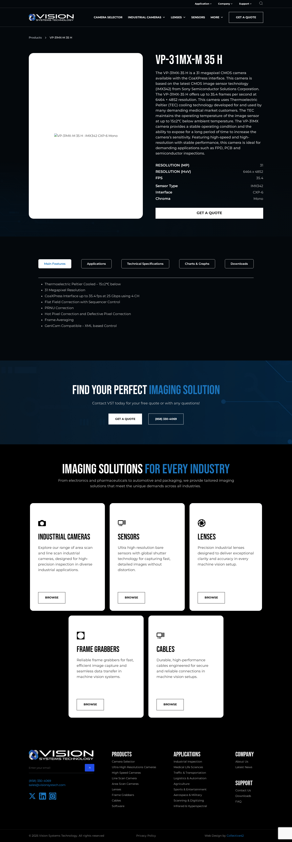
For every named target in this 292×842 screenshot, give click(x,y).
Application (202, 3)
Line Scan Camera (124, 778)
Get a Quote (246, 17)
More (215, 17)
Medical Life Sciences (188, 767)
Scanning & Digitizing (189, 800)
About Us (241, 761)
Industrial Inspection (188, 761)
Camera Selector (108, 17)
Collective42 (235, 835)
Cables (116, 800)
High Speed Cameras (126, 772)
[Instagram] (52, 796)
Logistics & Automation (190, 778)
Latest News (243, 767)
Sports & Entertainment (190, 789)
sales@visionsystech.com (47, 785)
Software (118, 806)
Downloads (243, 796)
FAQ (238, 801)
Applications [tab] (96, 264)
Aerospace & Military (188, 795)
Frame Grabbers (123, 795)
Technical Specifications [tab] (145, 264)
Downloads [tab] (239, 264)
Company (224, 3)
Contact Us (243, 790)
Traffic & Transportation (190, 772)
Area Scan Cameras (125, 784)
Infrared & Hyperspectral (190, 806)
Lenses (176, 17)
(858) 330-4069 (40, 781)
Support (244, 3)
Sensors (198, 17)
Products (35, 37)
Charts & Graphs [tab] (197, 264)
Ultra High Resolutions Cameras (134, 767)
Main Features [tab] (55, 264)
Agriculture (182, 784)
